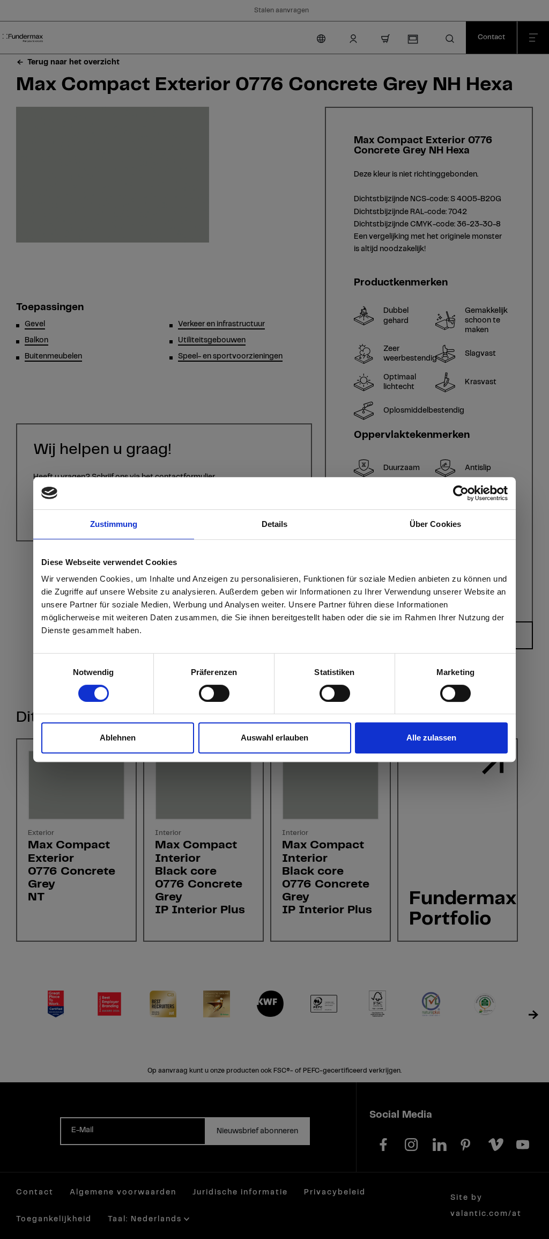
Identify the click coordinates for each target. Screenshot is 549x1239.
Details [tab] (275, 524)
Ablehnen (118, 737)
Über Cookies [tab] (435, 524)
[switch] (214, 693)
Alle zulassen (431, 737)
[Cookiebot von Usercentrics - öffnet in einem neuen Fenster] (461, 493)
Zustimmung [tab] (114, 524)
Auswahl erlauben (274, 737)
